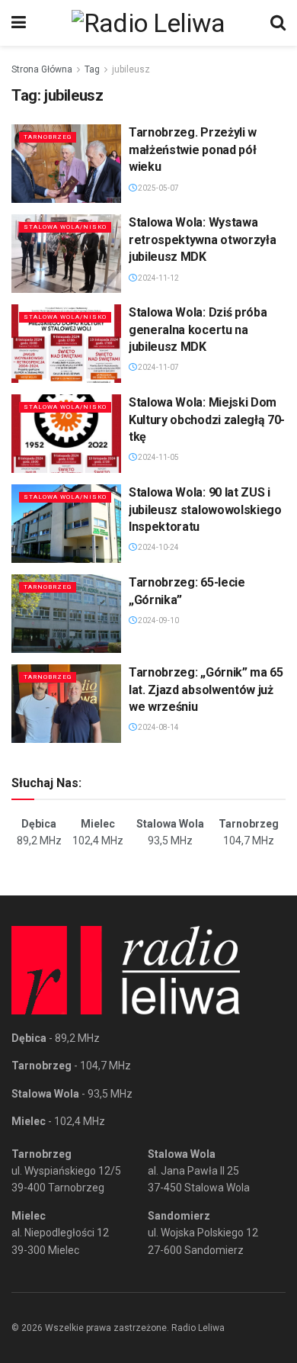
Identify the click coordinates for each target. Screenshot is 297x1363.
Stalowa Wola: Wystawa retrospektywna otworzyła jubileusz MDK (202, 239)
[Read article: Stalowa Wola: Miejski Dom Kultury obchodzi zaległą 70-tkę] (66, 433)
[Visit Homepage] (148, 23)
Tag (92, 69)
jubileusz (131, 69)
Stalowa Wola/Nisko (65, 226)
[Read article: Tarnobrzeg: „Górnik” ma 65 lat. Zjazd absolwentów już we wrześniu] (66, 703)
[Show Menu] (18, 23)
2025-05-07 (157, 188)
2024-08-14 (157, 727)
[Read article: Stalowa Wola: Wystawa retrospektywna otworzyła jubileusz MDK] (66, 253)
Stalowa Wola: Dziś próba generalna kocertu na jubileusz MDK (198, 329)
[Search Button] (278, 23)
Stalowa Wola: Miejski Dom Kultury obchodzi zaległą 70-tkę (207, 419)
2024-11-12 (157, 278)
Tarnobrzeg (48, 136)
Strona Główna (41, 69)
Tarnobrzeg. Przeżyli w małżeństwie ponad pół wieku (193, 149)
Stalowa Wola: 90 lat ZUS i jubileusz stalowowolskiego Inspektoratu (205, 509)
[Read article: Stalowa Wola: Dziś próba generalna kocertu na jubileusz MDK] (66, 343)
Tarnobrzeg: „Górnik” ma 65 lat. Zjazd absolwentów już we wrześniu (206, 689)
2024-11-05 (157, 457)
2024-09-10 (157, 620)
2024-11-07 (157, 367)
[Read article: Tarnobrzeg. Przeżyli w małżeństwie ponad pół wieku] (66, 163)
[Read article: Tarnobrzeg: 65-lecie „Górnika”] (66, 613)
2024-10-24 (157, 547)
